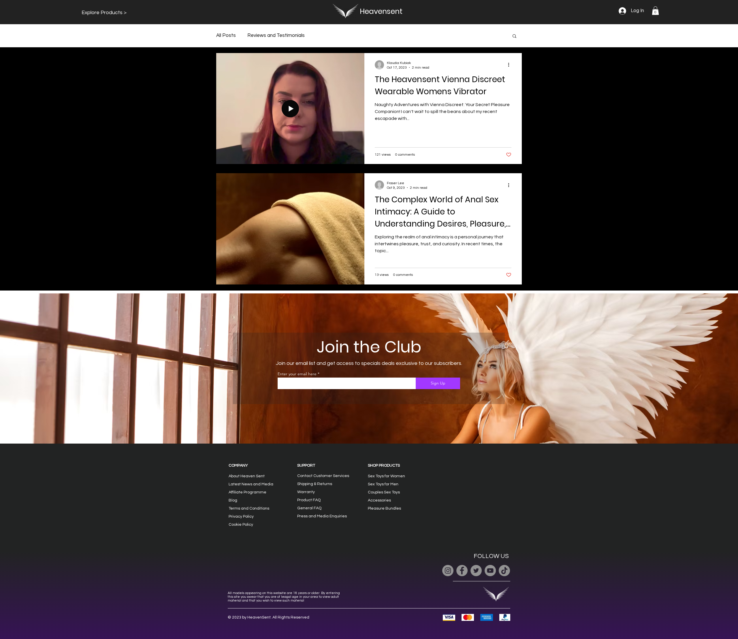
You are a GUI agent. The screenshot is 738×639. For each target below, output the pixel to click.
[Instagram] (447, 570)
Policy (241, 516)
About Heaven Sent (247, 476)
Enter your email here (297, 374)
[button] (104, 12)
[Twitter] (476, 570)
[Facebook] (462, 570)
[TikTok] (504, 570)
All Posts (226, 35)
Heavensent (381, 11)
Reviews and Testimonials (276, 35)
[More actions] (510, 64)
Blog (233, 500)
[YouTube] (490, 570)
